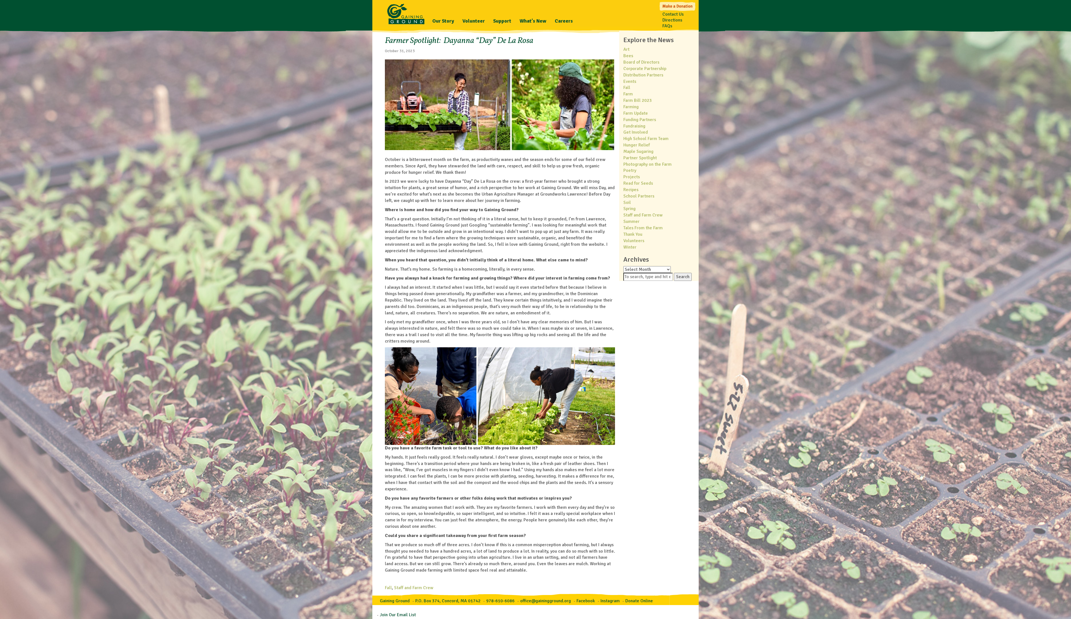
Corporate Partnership (644, 68)
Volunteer (473, 21)
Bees (628, 56)
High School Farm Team (646, 138)
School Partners (638, 196)
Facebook (585, 601)
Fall (388, 588)
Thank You (632, 234)
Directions (672, 20)
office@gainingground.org (545, 601)
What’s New (533, 21)
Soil (627, 202)
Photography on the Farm (647, 164)
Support (502, 21)
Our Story (443, 21)
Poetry (629, 170)
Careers (564, 21)
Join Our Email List (398, 615)
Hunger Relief (636, 145)
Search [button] (682, 277)
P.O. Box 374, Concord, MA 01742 (448, 601)
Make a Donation (678, 5)
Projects (631, 177)
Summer (631, 221)
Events (629, 81)
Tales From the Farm (643, 228)
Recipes (630, 189)
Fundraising (634, 126)
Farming (631, 107)
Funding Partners (639, 119)
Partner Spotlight (640, 158)
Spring (629, 208)
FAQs (667, 26)
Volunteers (633, 241)
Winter (629, 247)
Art (626, 49)
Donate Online (639, 601)
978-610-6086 (500, 601)
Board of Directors (641, 62)
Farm (628, 94)
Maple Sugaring (638, 151)
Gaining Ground (406, 12)
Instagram (610, 601)
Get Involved (635, 132)
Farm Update (635, 113)
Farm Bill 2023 (637, 100)
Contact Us (673, 14)
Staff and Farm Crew (413, 588)
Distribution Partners (643, 75)
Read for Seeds (638, 183)
